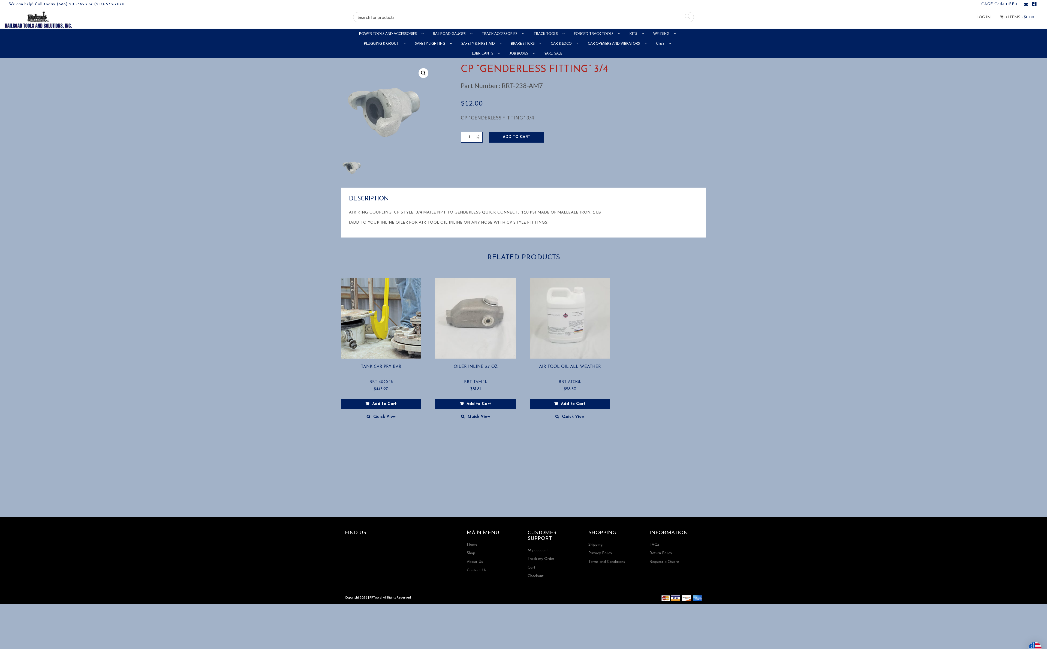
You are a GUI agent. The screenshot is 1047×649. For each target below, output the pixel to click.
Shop (471, 553)
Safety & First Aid (478, 43)
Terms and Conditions (606, 562)
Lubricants (483, 53)
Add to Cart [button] (384, 404)
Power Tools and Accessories (388, 33)
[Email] (1026, 5)
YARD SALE (553, 53)
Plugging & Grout (382, 43)
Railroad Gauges (450, 33)
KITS (634, 33)
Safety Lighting (430, 43)
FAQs (654, 545)
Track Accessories (500, 33)
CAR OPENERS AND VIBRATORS (614, 43)
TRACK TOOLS (546, 33)
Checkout (536, 576)
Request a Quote (664, 562)
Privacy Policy (600, 553)
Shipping (595, 545)
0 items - (1018, 17)
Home (472, 545)
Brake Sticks (523, 43)
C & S (660, 43)
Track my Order (541, 559)
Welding (661, 33)
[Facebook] (1034, 5)
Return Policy (660, 553)
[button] (423, 73)
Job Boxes (519, 53)
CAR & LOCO (562, 43)
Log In (983, 17)
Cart (531, 568)
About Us (475, 562)
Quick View (384, 417)
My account (538, 550)
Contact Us (476, 570)
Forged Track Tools (594, 33)
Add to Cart (516, 137)
